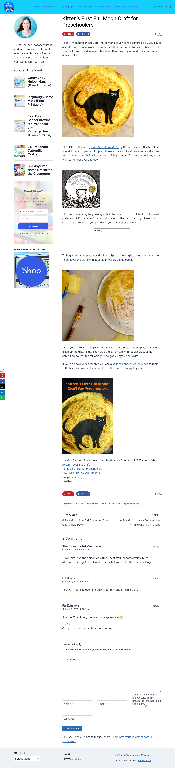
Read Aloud (103, 6)
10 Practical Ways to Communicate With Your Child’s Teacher (140, 520)
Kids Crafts (50, 6)
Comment (71, 659)
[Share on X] (2, 386)
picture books (131, 503)
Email (102, 703)
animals (68, 503)
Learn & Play (119, 6)
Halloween (93, 503)
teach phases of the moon (132, 363)
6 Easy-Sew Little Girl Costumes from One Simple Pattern (85, 520)
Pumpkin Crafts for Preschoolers (82, 468)
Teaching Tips (66, 6)
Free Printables (85, 6)
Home (37, 6)
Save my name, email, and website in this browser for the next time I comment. (146, 699)
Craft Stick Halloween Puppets (81, 472)
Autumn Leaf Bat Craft (76, 464)
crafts (79, 503)
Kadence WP (144, 760)
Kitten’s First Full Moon (105, 147)
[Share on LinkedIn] (2, 392)
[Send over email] (2, 397)
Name (68, 703)
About (68, 753)
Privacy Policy (72, 758)
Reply (156, 546)
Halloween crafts (111, 503)
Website (69, 718)
